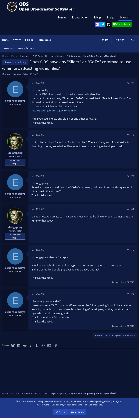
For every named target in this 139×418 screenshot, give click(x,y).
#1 (132, 82)
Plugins (29, 39)
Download (80, 17)
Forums (17, 39)
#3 (132, 175)
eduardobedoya (13, 74)
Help (110, 17)
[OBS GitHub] (108, 24)
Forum (125, 17)
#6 (132, 293)
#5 (132, 249)
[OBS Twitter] (102, 24)
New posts (9, 48)
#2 (132, 134)
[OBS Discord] (97, 24)
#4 (132, 209)
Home (61, 17)
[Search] (132, 40)
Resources (45, 39)
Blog (97, 17)
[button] (35, 40)
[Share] (128, 83)
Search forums (25, 48)
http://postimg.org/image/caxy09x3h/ (54, 110)
